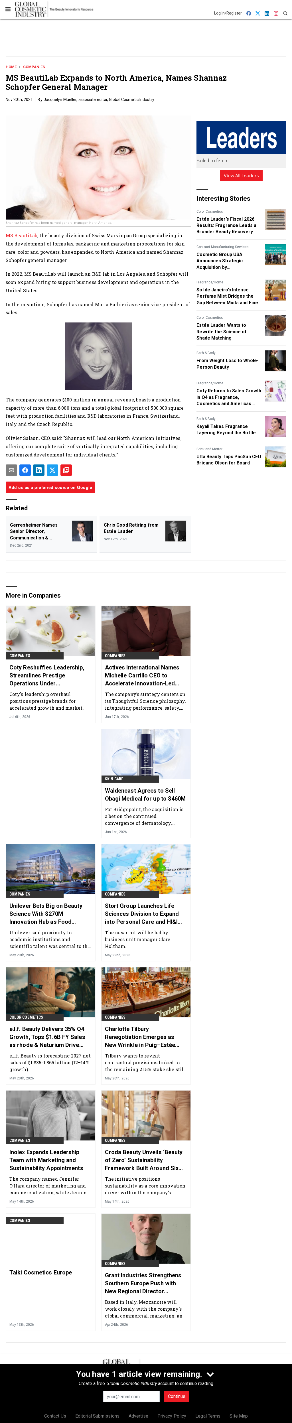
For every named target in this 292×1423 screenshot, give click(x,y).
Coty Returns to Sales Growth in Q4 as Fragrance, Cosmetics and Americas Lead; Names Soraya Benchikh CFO (228, 397)
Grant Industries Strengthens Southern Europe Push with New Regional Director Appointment (143, 1283)
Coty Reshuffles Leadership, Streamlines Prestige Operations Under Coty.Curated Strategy (46, 675)
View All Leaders (241, 175)
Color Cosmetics (209, 212)
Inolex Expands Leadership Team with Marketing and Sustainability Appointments (46, 1160)
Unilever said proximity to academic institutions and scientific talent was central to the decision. (49, 939)
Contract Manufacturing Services (222, 247)
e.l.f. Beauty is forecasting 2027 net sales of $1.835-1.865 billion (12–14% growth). (50, 1062)
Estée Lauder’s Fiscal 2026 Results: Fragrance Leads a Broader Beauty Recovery (226, 225)
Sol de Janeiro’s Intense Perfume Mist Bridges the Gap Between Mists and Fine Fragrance (227, 296)
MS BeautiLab (21, 235)
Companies (34, 67)
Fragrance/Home (209, 282)
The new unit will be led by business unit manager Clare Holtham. (138, 939)
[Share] (25, 470)
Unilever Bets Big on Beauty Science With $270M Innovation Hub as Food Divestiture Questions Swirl (45, 914)
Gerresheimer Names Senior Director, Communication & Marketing (34, 531)
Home (11, 67)
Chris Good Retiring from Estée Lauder (131, 528)
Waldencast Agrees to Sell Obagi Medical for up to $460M (145, 794)
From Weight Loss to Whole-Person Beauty (227, 364)
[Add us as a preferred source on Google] (66, 470)
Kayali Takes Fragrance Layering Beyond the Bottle (226, 429)
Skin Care (114, 779)
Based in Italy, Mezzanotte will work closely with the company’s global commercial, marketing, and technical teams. (145, 1309)
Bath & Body (206, 353)
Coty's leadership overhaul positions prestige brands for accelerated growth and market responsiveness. (45, 701)
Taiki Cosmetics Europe (40, 1272)
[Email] (11, 470)
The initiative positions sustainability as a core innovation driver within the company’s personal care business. (145, 1185)
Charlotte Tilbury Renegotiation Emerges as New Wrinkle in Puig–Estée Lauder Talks (140, 1037)
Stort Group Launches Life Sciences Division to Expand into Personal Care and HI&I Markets (142, 914)
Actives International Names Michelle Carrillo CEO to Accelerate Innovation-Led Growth (142, 675)
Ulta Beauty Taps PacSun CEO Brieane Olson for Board (228, 460)
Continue (176, 1396)
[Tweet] (52, 470)
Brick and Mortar (209, 449)
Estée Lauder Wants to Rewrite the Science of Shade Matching (221, 331)
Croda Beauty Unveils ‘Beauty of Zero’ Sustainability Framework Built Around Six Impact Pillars (144, 1160)
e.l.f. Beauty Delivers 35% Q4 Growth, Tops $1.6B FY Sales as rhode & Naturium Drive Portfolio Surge (47, 1037)
